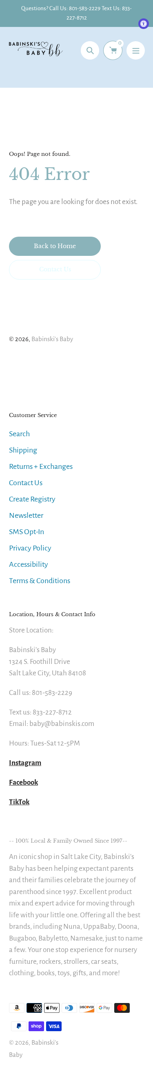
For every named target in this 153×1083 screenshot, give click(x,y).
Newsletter (26, 515)
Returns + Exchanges (41, 466)
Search (19, 434)
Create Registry (32, 499)
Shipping (23, 450)
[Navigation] (135, 50)
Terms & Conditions (39, 581)
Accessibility (28, 564)
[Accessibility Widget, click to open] (143, 23)
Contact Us (25, 483)
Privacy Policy (30, 548)
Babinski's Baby (52, 338)
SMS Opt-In (26, 532)
